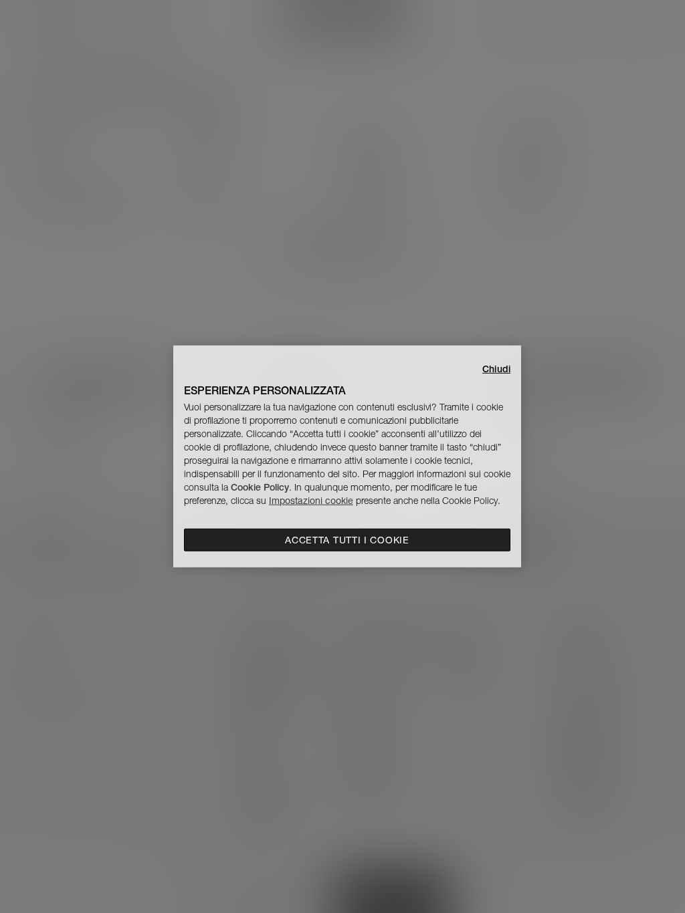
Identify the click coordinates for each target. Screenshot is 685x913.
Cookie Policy (260, 487)
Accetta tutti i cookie (347, 540)
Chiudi (496, 369)
